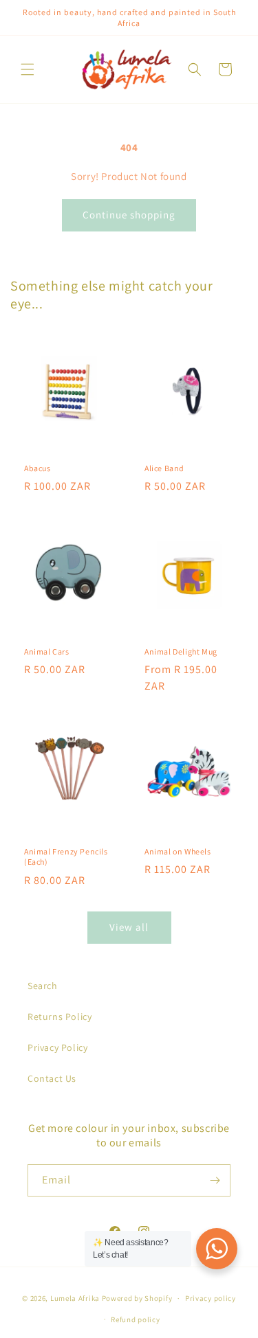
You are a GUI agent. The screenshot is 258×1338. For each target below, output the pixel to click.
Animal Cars (46, 651)
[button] (27, 69)
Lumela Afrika (75, 1298)
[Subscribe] (215, 1180)
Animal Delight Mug (180, 651)
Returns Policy (60, 1016)
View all (129, 926)
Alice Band (164, 467)
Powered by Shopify (137, 1298)
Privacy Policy (57, 1047)
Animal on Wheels (177, 851)
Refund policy (135, 1319)
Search (43, 985)
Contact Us (52, 1078)
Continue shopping (129, 214)
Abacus (37, 467)
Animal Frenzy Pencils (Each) (66, 856)
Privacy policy (210, 1298)
